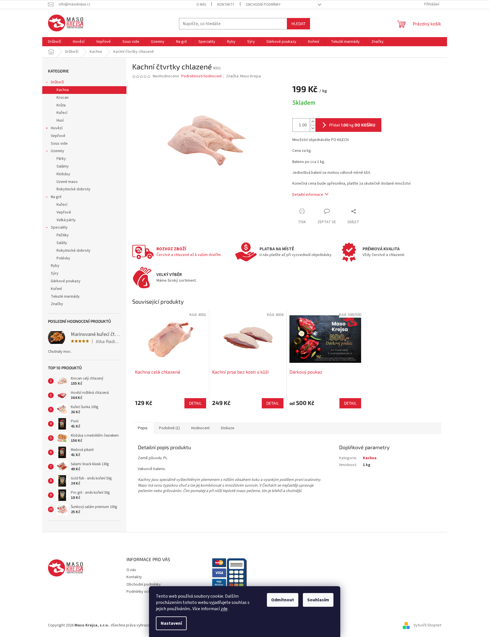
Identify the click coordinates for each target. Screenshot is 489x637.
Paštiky (63, 235)
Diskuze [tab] (227, 428)
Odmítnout (282, 600)
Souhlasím (318, 600)
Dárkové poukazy (66, 281)
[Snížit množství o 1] (312, 128)
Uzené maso (67, 182)
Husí (60, 120)
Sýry (55, 273)
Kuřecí (62, 113)
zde (224, 609)
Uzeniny (57, 151)
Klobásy (63, 174)
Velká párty (66, 220)
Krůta (61, 105)
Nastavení (171, 623)
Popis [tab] (143, 428)
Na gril (56, 197)
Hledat (298, 23)
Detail (195, 403)
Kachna (63, 90)
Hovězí (57, 128)
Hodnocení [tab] (200, 428)
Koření (56, 289)
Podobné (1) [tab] (169, 428)
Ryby (55, 266)
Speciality (59, 227)
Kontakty (225, 4)
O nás (201, 4)
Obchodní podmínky (263, 4)
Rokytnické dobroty (73, 189)
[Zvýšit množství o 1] (312, 121)
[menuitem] (54, 41)
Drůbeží (57, 82)
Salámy (63, 166)
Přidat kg (352, 124)
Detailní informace (307, 194)
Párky (61, 159)
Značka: (243, 76)
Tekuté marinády (65, 296)
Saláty (62, 243)
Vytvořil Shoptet (427, 625)
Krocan (63, 97)
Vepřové (58, 136)
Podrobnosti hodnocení (201, 76)
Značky (57, 304)
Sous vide (59, 143)
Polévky (63, 258)
